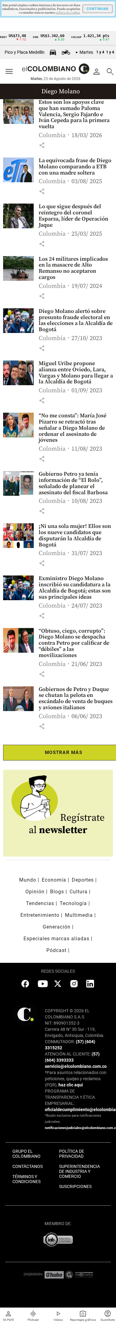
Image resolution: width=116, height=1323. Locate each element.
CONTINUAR (98, 9)
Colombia (52, 135)
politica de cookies (67, 13)
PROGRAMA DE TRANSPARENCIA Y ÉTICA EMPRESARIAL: (70, 1097)
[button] (42, 145)
